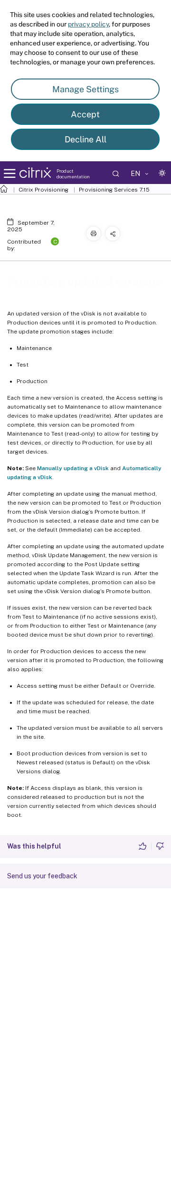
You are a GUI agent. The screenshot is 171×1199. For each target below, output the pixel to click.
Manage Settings (85, 89)
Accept (85, 114)
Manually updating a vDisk (73, 468)
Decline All (85, 139)
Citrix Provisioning (43, 189)
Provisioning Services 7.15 (114, 189)
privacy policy (88, 24)
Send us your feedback (42, 876)
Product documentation (73, 173)
